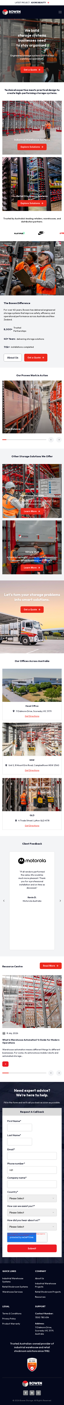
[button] (51, 439)
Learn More (30, 511)
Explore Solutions (30, 147)
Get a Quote (30, 69)
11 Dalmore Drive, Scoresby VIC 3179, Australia (44, 1330)
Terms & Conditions (11, 1313)
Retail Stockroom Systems (15, 1286)
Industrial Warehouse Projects (45, 1285)
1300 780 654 (42, 1317)
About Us (12, 357)
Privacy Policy (9, 1318)
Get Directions (32, 716)
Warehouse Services (12, 1291)
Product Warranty (11, 1323)
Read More (49, 965)
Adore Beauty (38, 2)
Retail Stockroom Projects (48, 1291)
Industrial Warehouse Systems (12, 1280)
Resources (40, 1297)
